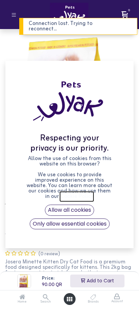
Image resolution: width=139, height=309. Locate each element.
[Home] (22, 297)
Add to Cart (99, 280)
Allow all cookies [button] (69, 210)
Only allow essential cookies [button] (70, 224)
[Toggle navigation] (13, 14)
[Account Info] (117, 296)
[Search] (46, 297)
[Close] (124, 24)
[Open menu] (69, 299)
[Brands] (93, 297)
